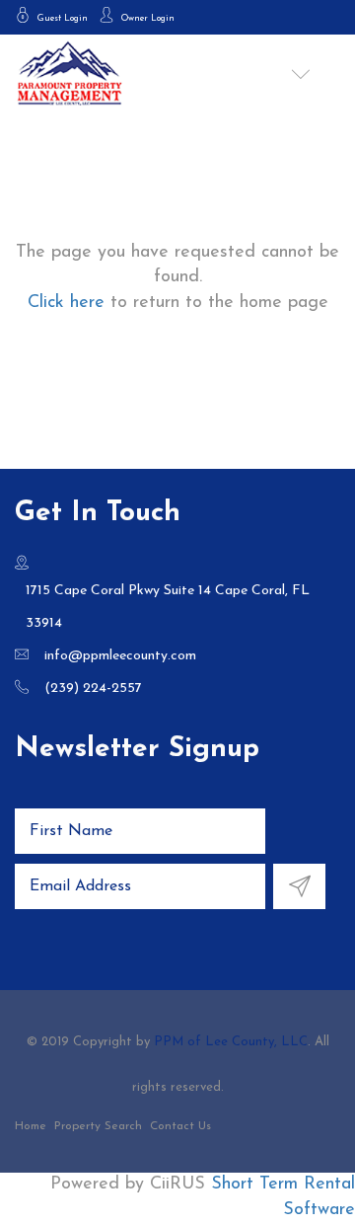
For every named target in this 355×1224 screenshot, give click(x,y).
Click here (66, 303)
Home (30, 1126)
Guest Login (61, 18)
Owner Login (146, 18)
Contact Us (180, 1126)
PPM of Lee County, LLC (231, 1041)
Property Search (98, 1126)
